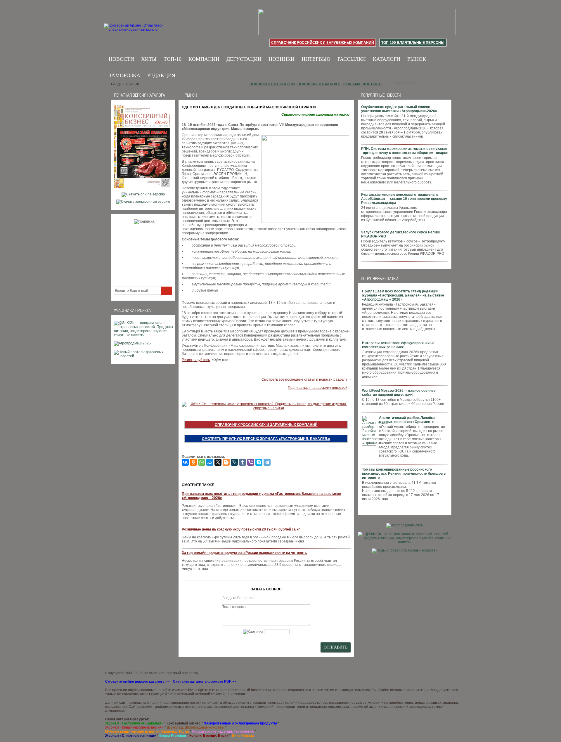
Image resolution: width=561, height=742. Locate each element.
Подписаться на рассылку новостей (317, 388)
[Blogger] (226, 462)
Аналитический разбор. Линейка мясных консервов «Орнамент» (407, 420)
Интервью (316, 59)
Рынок (416, 59)
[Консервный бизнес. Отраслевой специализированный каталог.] (142, 32)
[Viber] (250, 462)
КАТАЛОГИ (386, 59)
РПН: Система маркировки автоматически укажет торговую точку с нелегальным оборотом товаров (404, 151)
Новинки (282, 59)
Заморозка (124, 75)
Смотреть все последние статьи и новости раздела (304, 379)
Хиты (149, 59)
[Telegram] (267, 462)
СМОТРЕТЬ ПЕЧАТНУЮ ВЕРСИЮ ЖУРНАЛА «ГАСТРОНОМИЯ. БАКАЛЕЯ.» (266, 439)
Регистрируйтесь (196, 360)
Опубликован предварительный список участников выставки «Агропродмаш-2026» (399, 109)
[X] (217, 462)
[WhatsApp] (201, 462)
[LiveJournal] (234, 462)
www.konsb (181, 690)
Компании (203, 59)
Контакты (372, 84)
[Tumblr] (242, 462)
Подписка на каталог (319, 84)
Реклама (352, 84)
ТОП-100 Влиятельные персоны (412, 43)
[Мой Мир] (209, 462)
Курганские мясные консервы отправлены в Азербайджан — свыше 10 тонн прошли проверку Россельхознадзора (404, 199)
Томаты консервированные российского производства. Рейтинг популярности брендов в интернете (404, 473)
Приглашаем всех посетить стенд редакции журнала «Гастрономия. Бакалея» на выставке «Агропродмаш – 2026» (403, 295)
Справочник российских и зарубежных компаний (322, 43)
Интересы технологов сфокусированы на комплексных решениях (398, 345)
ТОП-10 (172, 59)
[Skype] (258, 462)
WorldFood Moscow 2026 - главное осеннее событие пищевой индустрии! (399, 393)
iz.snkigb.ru (199, 690)
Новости (121, 59)
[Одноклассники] (193, 462)
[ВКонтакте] (185, 462)
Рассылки (351, 59)
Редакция (161, 75)
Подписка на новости (272, 84)
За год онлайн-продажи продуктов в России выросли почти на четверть (244, 553)
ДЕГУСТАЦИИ (244, 59)
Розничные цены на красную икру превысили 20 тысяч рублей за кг (241, 529)
